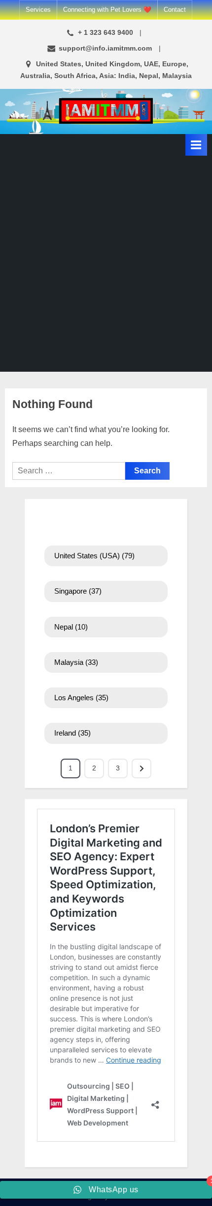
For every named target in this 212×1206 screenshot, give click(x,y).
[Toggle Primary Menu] (196, 144)
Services (38, 9)
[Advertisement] (106, 266)
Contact (175, 9)
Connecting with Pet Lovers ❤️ (107, 9)
